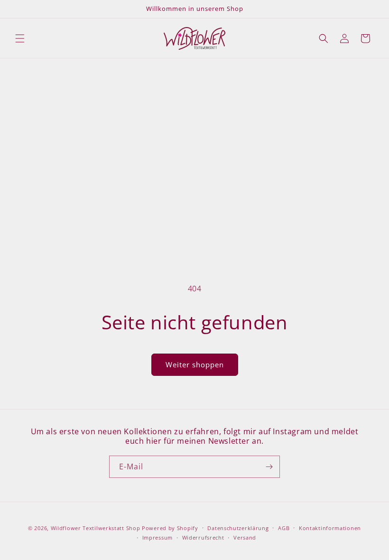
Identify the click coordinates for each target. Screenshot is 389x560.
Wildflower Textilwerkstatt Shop (95, 528)
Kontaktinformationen (330, 528)
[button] (19, 38)
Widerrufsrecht (203, 537)
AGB (283, 528)
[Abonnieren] (269, 467)
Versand (244, 537)
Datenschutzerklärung (238, 528)
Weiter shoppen (195, 364)
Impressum (157, 537)
